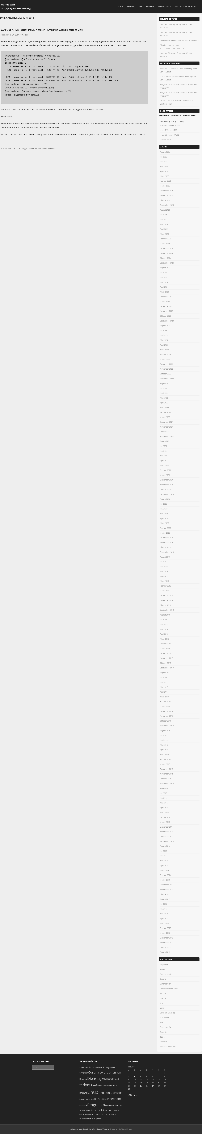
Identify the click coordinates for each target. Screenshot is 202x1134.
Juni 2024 (164, 277)
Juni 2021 (164, 451)
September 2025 (167, 205)
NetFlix (97, 1099)
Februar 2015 (165, 817)
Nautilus (38, 148)
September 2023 (167, 321)
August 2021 (165, 441)
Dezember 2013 (166, 884)
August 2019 (165, 557)
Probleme (83, 1105)
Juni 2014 (164, 855)
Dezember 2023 (166, 306)
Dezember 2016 (166, 711)
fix (101, 1086)
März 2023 (164, 349)
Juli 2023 (163, 330)
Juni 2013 (164, 909)
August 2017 (165, 672)
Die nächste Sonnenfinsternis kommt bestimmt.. (179, 40)
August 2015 (165, 788)
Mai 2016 (164, 745)
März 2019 (164, 581)
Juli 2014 (163, 851)
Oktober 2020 (165, 489)
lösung (82, 1099)
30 (129, 1089)
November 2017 (166, 658)
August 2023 (165, 325)
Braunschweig (164, 6)
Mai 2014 (164, 860)
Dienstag (94, 1078)
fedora (85, 1084)
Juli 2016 (163, 735)
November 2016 (166, 716)
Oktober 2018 (165, 605)
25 (141, 1086)
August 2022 (165, 383)
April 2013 (164, 918)
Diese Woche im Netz (169, 988)
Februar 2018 (165, 643)
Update (108, 1114)
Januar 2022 (165, 417)
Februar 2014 (165, 875)
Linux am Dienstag (167, 1013)
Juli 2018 (163, 619)
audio (81, 1067)
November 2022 (166, 369)
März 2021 (164, 465)
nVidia (103, 1099)
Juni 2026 (164, 161)
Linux (120, 6)
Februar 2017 (165, 701)
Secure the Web (166, 1027)
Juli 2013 (163, 904)
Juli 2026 (163, 157)
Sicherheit (96, 1110)
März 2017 (164, 697)
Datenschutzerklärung (186, 6)
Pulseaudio (109, 1105)
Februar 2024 (165, 296)
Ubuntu (100, 1115)
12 (147, 1079)
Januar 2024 (165, 301)
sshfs (44, 148)
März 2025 (164, 234)
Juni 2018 (164, 624)
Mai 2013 (164, 913)
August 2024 (165, 267)
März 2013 (164, 923)
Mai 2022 (164, 398)
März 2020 (164, 523)
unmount (51, 148)
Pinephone (164, 1017)
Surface (116, 1110)
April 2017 (164, 692)
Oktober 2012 (165, 947)
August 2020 (165, 499)
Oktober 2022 (165, 374)
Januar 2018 (165, 648)
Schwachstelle (84, 1110)
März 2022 (164, 407)
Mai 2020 (164, 513)
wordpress (96, 1118)
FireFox (95, 1085)
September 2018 (167, 610)
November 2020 (166, 484)
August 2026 (165, 152)
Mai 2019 (164, 571)
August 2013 (165, 899)
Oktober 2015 (165, 778)
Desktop (83, 1079)
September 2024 (167, 263)
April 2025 (164, 229)
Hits (172, 121)
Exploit (115, 1079)
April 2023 (164, 345)
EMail (104, 1079)
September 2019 (167, 552)
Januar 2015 (165, 822)
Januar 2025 (165, 243)
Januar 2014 (165, 880)
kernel (83, 1093)
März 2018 (164, 639)
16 (129, 1083)
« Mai (130, 1095)
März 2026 (164, 176)
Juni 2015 (164, 798)
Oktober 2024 (165, 258)
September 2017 (167, 668)
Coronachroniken (110, 1072)
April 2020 (164, 518)
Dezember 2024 (166, 248)
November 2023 (166, 311)
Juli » (135, 1095)
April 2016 (164, 749)
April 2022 (164, 403)
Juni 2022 (164, 393)
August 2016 (165, 730)
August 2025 (165, 210)
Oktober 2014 (165, 836)
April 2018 (164, 634)
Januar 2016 (165, 764)
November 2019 (166, 542)
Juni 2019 (164, 566)
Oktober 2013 (165, 894)
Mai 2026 (164, 166)
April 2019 (164, 576)
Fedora (130, 6)
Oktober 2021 (165, 431)
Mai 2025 (164, 224)
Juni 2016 (164, 740)
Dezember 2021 (166, 422)
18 (141, 1083)
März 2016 (164, 754)
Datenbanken (165, 984)
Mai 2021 (164, 455)
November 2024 (166, 253)
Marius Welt (8, 4)
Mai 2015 (164, 803)
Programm (96, 1104)
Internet (163, 998)
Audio (162, 969)
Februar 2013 (165, 928)
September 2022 (167, 378)
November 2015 (166, 774)
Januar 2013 (165, 933)
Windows (163, 1041)
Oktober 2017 (165, 663)
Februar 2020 (165, 528)
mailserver (89, 1099)
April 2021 (164, 460)
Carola (112, 1067)
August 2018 (165, 615)
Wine (89, 1118)
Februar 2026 (165, 181)
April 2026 (164, 171)
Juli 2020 (163, 504)
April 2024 (164, 287)
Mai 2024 (164, 282)
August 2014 (165, 846)
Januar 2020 (165, 533)
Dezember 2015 (166, 769)
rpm (120, 1105)
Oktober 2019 (165, 547)
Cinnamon (83, 1073)
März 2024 (164, 292)
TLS (95, 1114)
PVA (161, 1022)
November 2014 (166, 831)
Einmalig (180, 121)
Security (150, 6)
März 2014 (164, 870)
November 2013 (166, 889)
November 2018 (166, 600)
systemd (83, 1114)
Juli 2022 (163, 388)
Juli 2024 (163, 272)
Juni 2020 (164, 509)
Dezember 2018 (166, 595)
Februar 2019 (165, 586)
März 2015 (164, 812)
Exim (109, 1079)
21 (159, 1083)
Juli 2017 (163, 677)
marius (25, 35)
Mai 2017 (164, 687)
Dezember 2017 (166, 653)
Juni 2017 (164, 682)
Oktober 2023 (165, 316)
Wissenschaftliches (168, 1046)
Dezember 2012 (166, 938)
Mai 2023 (164, 340)
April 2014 (164, 865)
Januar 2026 (165, 186)
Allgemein (164, 964)
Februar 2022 (165, 412)
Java (140, 6)
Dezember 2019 (166, 537)
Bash (87, 1068)
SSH (110, 1110)
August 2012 (165, 952)
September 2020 (167, 494)
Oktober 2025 (165, 200)
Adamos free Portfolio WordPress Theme (89, 1129)
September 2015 (167, 783)
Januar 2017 (165, 706)
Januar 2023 (165, 359)
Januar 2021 (165, 475)
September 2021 (167, 436)
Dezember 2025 (166, 190)
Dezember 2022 (166, 364)
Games (105, 1086)
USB (114, 1115)
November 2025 (166, 195)
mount (31, 148)
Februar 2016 (165, 759)
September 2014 (167, 841)
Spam (105, 1110)
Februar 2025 (165, 239)
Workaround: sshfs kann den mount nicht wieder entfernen (42, 30)
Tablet (162, 1037)
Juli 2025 (163, 214)
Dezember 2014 (166, 827)
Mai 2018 (164, 629)
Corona (163, 979)
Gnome (112, 1085)
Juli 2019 (163, 561)
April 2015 (164, 807)
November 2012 (166, 942)
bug (107, 1067)
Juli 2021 (163, 446)
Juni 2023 (164, 335)
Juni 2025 (164, 219)
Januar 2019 (165, 590)
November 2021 (166, 427)
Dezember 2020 (166, 480)
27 (153, 1086)
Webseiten (164, 121)
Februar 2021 (165, 470)
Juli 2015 (163, 793)
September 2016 (167, 725)
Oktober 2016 (165, 721)
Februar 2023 (165, 354)
